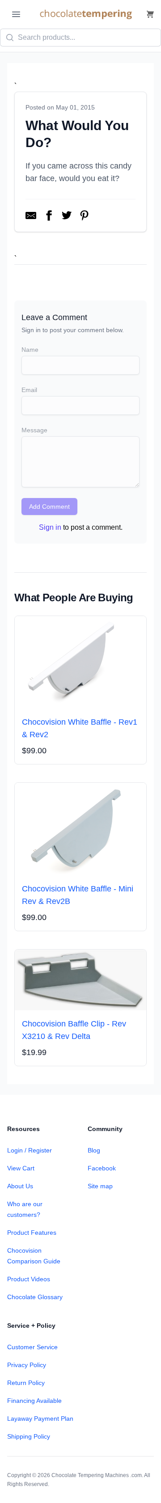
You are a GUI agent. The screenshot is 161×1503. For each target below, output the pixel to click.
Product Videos (28, 1279)
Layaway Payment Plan (40, 1418)
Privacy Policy (26, 1364)
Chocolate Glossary (35, 1296)
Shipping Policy (28, 1436)
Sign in (50, 527)
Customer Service (32, 1347)
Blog (94, 1150)
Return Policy (26, 1382)
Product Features (31, 1232)
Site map (100, 1186)
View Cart (20, 1168)
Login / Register (29, 1150)
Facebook (102, 1168)
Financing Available (34, 1400)
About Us (20, 1186)
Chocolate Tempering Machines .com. (97, 1475)
